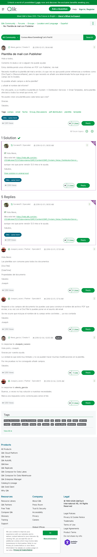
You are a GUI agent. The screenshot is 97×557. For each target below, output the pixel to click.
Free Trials (5, 508)
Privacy (35, 516)
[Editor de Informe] (91, 131)
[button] (94, 47)
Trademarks (69, 521)
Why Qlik (5, 490)
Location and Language (47, 23)
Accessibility (37, 512)
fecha (24, 112)
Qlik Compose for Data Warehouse (16, 475)
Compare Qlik (7, 512)
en (52, 424)
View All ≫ (8, 431)
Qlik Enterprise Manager (11, 479)
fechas (33, 424)
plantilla (67, 112)
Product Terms (70, 532)
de (52, 421)
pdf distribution (55, 112)
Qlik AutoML (6, 460)
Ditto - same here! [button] (10, 118)
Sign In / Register (87, 9)
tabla (47, 421)
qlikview (83, 421)
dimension (82, 424)
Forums (21, 23)
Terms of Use (69, 525)
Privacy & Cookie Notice (74, 517)
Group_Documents (28, 421)
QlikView (5, 464)
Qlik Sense (5, 456)
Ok (50, 533)
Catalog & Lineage (9, 483)
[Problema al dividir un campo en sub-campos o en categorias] (88, 131)
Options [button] (93, 23)
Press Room (37, 505)
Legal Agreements (71, 528)
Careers (35, 520)
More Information (50, 538)
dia (39, 424)
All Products (6, 449)
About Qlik (36, 501)
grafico (25, 424)
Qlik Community (8, 23)
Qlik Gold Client (7, 487)
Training (4, 520)
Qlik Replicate (7, 468)
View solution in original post (16, 173)
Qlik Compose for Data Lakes (14, 472)
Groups (31, 23)
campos (46, 424)
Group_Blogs (61, 424)
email (18, 112)
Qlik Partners (6, 505)
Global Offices (38, 527)
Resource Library (8, 501)
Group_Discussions (38, 112)
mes (63, 421)
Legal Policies (69, 513)
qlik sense (16, 424)
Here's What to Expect (69, 16)
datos (75, 421)
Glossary (5, 516)
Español (64, 23)
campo (10, 112)
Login (38, 2)
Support (4, 523)
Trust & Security (39, 508)
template (77, 112)
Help (74, 9)
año (69, 421)
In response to (15, 344)
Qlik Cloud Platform (9, 453)
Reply (88, 123)
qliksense (71, 424)
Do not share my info (73, 536)
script (58, 421)
